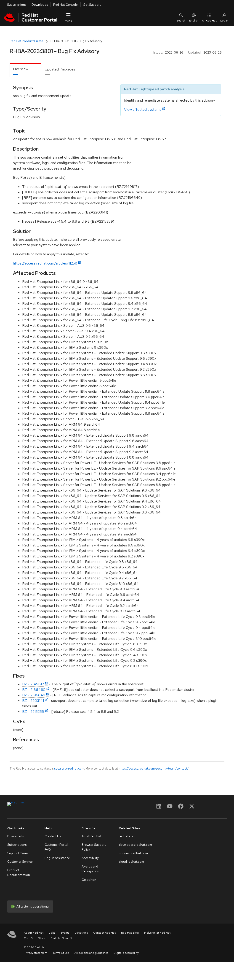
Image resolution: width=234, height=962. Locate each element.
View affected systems (142, 109)
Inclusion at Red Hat (157, 933)
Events (65, 933)
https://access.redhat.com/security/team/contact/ (154, 768)
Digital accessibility (126, 953)
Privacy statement (35, 953)
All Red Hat (209, 20)
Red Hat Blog (130, 933)
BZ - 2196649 (33, 695)
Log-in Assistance (57, 858)
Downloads (40, 5)
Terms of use (61, 953)
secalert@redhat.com (69, 768)
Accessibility (90, 858)
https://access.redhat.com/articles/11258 (45, 263)
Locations (81, 933)
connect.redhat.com (133, 853)
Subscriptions (16, 5)
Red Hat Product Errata (26, 41)
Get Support (92, 5)
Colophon (89, 880)
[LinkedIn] (159, 807)
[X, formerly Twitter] (191, 807)
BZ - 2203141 (33, 700)
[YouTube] (170, 807)
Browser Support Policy (94, 847)
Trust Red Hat (91, 836)
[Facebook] (180, 807)
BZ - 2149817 (33, 684)
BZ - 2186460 (33, 689)
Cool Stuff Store (34, 938)
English (193, 20)
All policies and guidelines (91, 953)
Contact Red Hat (104, 933)
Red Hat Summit (61, 938)
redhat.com (127, 836)
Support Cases (17, 853)
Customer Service (20, 861)
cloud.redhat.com (131, 861)
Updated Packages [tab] (60, 69)
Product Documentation (18, 872)
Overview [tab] (20, 69)
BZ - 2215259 (33, 711)
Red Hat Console (65, 5)
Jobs (52, 933)
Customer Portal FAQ (56, 847)
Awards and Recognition (90, 868)
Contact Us (53, 836)
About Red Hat (33, 933)
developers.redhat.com (135, 845)
